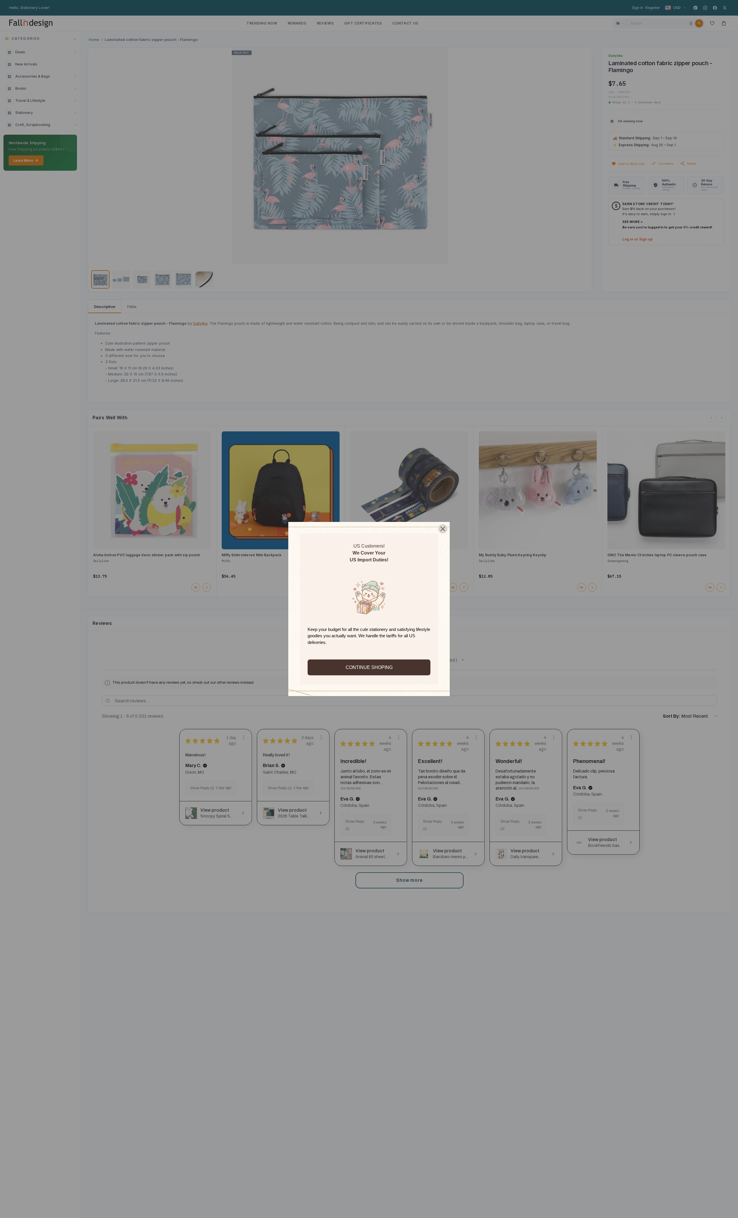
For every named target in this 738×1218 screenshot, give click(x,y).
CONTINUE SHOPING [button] (369, 667)
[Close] (443, 529)
